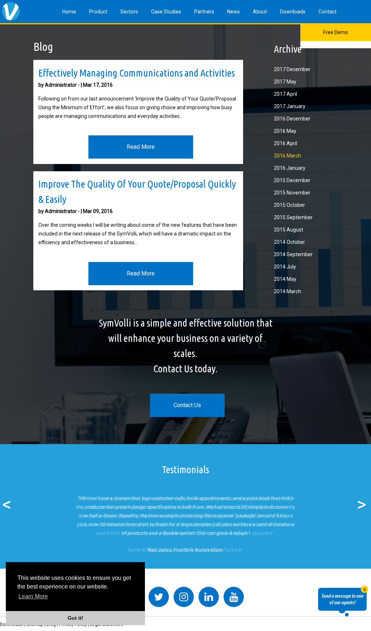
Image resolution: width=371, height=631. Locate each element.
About (260, 12)
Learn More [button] (33, 596)
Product (98, 12)
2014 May (285, 279)
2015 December (292, 180)
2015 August (288, 230)
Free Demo (335, 32)
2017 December (292, 69)
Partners (204, 12)
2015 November (292, 193)
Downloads (292, 12)
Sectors (129, 12)
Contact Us (187, 405)
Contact (327, 12)
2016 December (292, 119)
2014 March (287, 291)
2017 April (285, 94)
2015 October (289, 205)
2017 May (285, 82)
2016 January (289, 168)
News (233, 12)
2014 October (289, 242)
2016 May (285, 131)
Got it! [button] (75, 618)
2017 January (289, 106)
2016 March (287, 156)
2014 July (285, 267)
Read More (141, 146)
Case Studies (166, 12)
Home (69, 12)
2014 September (293, 254)
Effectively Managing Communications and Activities (136, 72)
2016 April (285, 143)
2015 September (293, 217)
